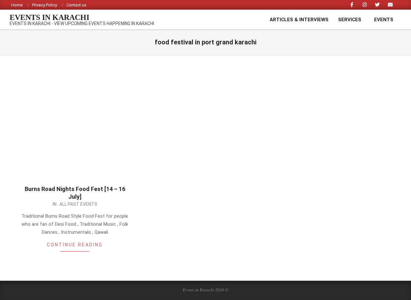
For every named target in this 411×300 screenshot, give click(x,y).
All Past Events (78, 204)
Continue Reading (75, 244)
